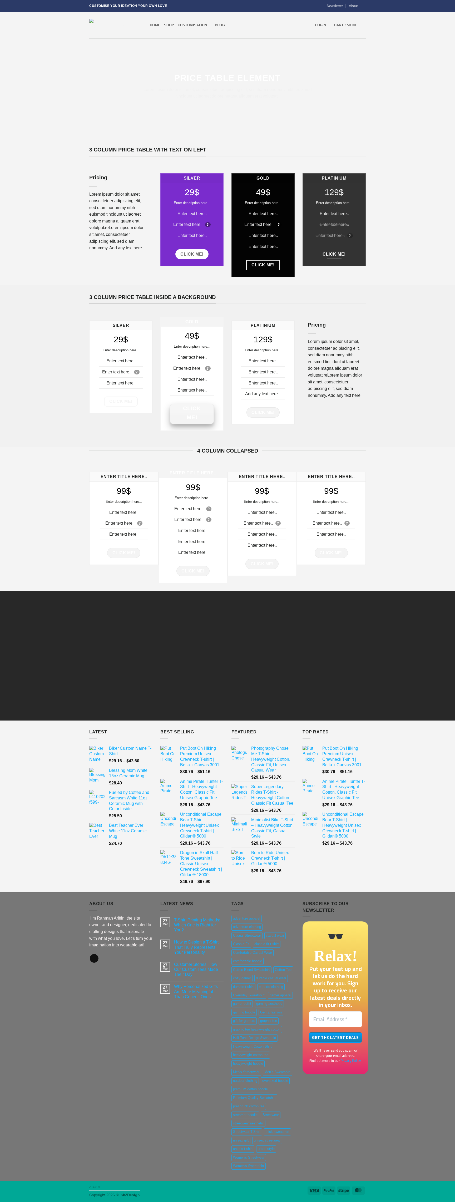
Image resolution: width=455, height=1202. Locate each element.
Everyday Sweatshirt (249, 995)
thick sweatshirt (277, 1132)
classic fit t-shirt (266, 944)
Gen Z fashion (271, 1012)
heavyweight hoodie (248, 1064)
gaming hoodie (244, 1012)
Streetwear (271, 1115)
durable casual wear (271, 978)
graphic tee (268, 1021)
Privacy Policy (351, 1060)
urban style (266, 1149)
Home (155, 25)
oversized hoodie (275, 1081)
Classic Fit (241, 944)
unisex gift (241, 1140)
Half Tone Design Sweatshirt (254, 1038)
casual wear (275, 935)
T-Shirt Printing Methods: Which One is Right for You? (197, 925)
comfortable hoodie (247, 961)
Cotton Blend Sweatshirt (251, 970)
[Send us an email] (363, 6)
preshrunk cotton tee (248, 1106)
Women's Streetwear (248, 1157)
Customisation (192, 25)
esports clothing (271, 987)
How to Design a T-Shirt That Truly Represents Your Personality (196, 947)
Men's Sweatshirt (277, 1072)
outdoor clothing (245, 1081)
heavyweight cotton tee (250, 1055)
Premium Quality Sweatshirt (254, 1098)
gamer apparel (280, 995)
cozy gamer (242, 978)
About (353, 6)
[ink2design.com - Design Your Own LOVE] (115, 25)
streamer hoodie (245, 1115)
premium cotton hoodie (250, 1089)
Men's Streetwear (246, 1072)
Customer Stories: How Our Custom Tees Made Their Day (196, 969)
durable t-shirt (243, 987)
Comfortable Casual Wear (252, 953)
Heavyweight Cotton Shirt (252, 1046)
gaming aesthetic (269, 1004)
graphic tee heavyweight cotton (256, 1029)
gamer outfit (242, 1004)
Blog (220, 25)
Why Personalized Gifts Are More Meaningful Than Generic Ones (196, 991)
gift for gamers (244, 1021)
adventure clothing (247, 927)
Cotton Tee (283, 970)
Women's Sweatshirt (248, 1166)
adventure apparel (246, 918)
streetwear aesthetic (248, 1123)
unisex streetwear (267, 1140)
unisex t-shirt (243, 1149)
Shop (169, 25)
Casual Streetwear (247, 935)
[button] (332, 6)
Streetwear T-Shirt (246, 1132)
